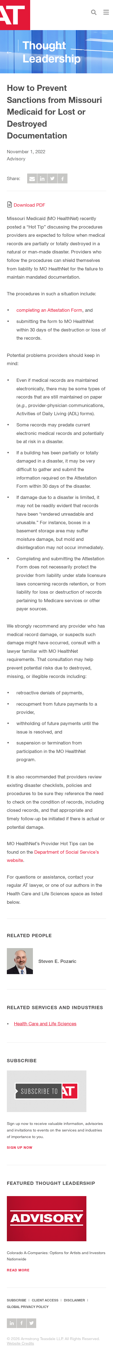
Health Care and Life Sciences (45, 1023)
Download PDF (29, 205)
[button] (19, 1147)
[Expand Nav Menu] (106, 11)
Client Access (45, 1300)
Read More (18, 1270)
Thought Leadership (51, 52)
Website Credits (20, 1343)
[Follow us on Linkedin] (11, 1323)
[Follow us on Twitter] (31, 1323)
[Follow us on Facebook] (21, 1323)
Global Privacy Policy (28, 1307)
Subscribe (16, 1300)
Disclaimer (74, 1300)
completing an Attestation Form (49, 310)
